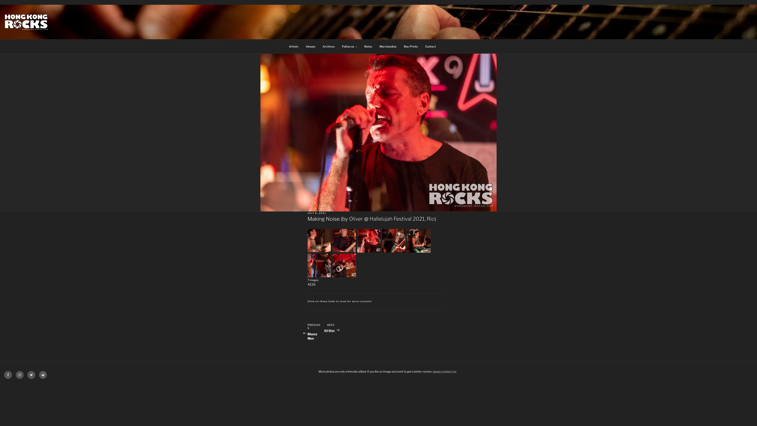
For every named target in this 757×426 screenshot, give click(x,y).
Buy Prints (411, 46)
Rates (368, 46)
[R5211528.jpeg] (419, 251)
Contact (430, 46)
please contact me (444, 371)
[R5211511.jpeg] (344, 251)
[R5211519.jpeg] (369, 251)
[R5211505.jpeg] (319, 251)
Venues (310, 46)
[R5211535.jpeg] (344, 276)
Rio (431, 219)
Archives (329, 46)
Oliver (356, 219)
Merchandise (387, 46)
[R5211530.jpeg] (319, 276)
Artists (293, 46)
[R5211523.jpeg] (394, 251)
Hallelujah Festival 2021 (397, 219)
